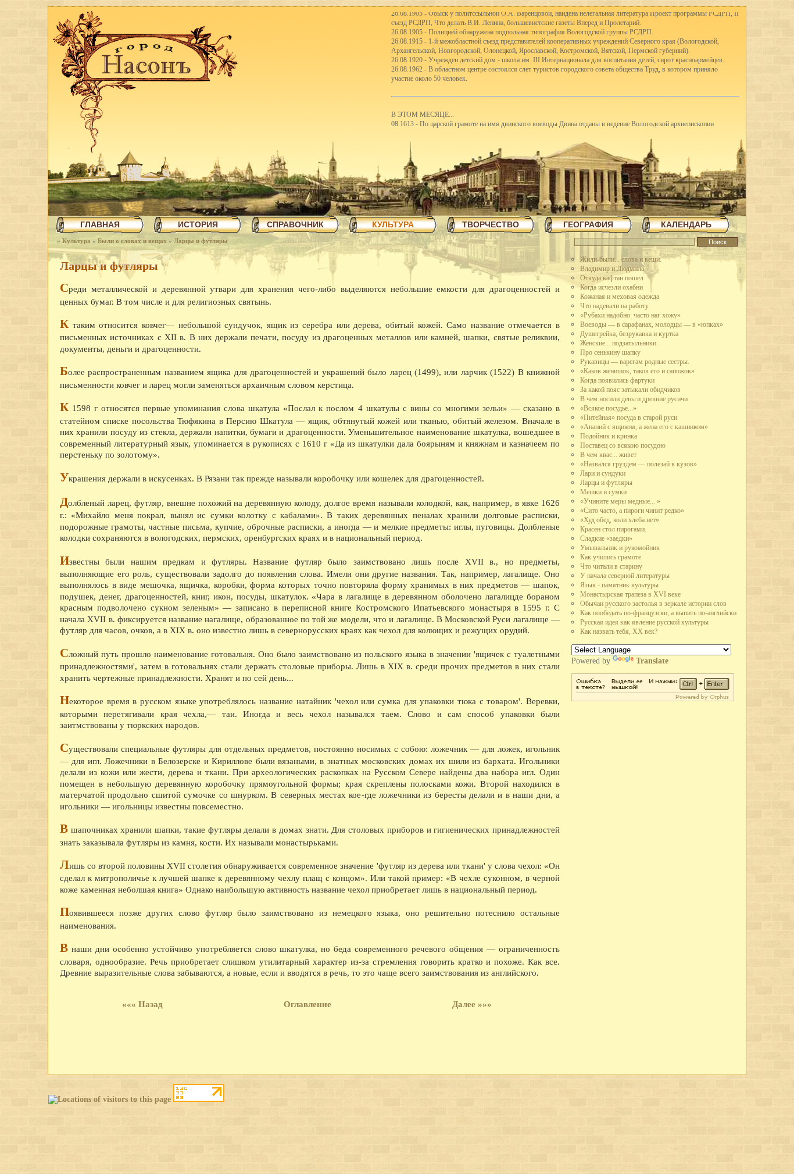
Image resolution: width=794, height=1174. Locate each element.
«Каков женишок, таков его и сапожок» (637, 371)
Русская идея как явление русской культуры (644, 622)
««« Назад (142, 1004)
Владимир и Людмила (612, 269)
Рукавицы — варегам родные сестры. (634, 362)
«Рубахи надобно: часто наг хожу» (630, 315)
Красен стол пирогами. (613, 529)
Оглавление (307, 1004)
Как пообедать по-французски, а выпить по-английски (658, 613)
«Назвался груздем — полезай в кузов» (638, 464)
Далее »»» (472, 1004)
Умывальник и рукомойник (620, 548)
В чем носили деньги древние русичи (634, 399)
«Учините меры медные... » (620, 501)
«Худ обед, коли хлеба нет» (619, 520)
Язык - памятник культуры (619, 585)
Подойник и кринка (608, 436)
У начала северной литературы (625, 576)
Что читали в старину (611, 566)
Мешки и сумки (603, 492)
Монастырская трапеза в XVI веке (630, 594)
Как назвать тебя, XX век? (618, 631)
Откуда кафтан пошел (611, 278)
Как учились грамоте (610, 557)
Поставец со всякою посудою (623, 445)
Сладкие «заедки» (606, 538)
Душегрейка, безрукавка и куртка (629, 334)
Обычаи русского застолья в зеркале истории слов (653, 604)
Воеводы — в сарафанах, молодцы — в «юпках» (651, 324)
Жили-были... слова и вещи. (620, 259)
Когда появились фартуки (617, 380)
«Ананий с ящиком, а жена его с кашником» (644, 427)
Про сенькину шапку (610, 352)
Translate (652, 660)
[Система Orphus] (652, 698)
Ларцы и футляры (201, 240)
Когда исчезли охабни (611, 287)
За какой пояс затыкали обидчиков (630, 390)
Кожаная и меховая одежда (619, 296)
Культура (76, 240)
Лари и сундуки (602, 473)
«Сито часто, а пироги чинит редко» (632, 510)
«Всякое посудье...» (608, 408)
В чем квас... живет (608, 455)
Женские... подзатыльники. (619, 343)
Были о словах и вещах (132, 240)
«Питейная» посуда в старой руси (628, 417)
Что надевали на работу (614, 306)
